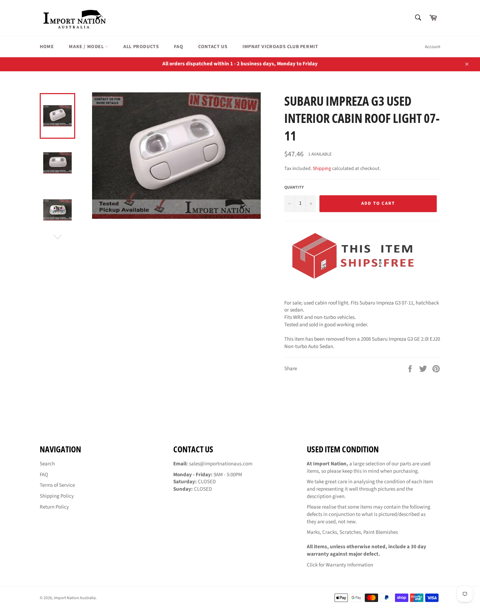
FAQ (178, 46)
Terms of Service (57, 485)
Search (47, 463)
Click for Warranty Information (340, 565)
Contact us (212, 46)
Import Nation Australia (75, 598)
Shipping (322, 168)
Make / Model (87, 46)
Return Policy (54, 507)
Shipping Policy (57, 496)
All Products (141, 46)
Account (432, 47)
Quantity (294, 187)
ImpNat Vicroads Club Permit (280, 46)
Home (47, 46)
